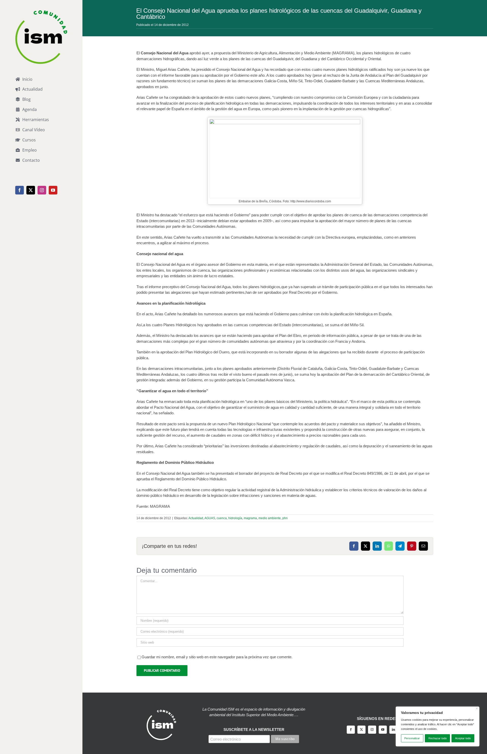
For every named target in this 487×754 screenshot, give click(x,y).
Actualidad (195, 518)
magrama (250, 518)
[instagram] (372, 730)
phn (285, 518)
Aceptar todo (463, 738)
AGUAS (209, 518)
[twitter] (361, 730)
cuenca (222, 518)
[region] (437, 726)
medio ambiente (269, 518)
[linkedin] (393, 730)
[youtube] (383, 730)
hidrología (235, 518)
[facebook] (351, 730)
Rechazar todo (437, 738)
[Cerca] (477, 708)
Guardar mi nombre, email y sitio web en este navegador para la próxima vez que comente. (217, 657)
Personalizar (412, 738)
